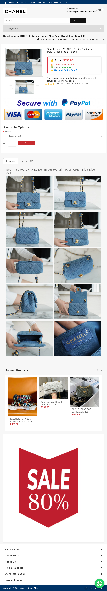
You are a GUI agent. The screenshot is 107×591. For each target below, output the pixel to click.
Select (8, 132)
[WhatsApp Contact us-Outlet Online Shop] (99, 583)
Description (11, 161)
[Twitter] (91, 588)
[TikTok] (101, 588)
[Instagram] (96, 588)
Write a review (81, 84)
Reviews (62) (27, 161)
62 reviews (66, 84)
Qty (5, 143)
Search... (77, 20)
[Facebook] (86, 588)
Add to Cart (26, 143)
